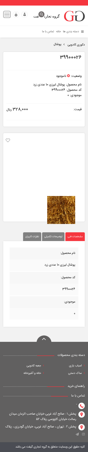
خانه (58, 31)
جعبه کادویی (34, 365)
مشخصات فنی (75, 236)
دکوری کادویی (76, 44)
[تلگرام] (77, 436)
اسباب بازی (76, 365)
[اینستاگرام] (83, 436)
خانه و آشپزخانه (32, 373)
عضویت (16, 14)
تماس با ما (48, 31)
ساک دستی (75, 373)
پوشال (57, 44)
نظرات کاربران (32, 236)
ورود (24, 14)
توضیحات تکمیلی (53, 236)
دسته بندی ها (71, 31)
